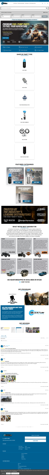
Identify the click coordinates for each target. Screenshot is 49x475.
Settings (3, 473)
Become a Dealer (27, 447)
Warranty (22, 457)
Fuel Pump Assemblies (20, 3)
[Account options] (45, 3)
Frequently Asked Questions (22, 466)
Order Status (20, 446)
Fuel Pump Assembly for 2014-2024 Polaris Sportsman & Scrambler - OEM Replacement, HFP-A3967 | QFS (16, 353)
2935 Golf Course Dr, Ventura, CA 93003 (9, 440)
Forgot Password (21, 447)
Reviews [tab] (2, 335)
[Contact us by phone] (42, 3)
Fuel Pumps (15, 3)
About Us (19, 463)
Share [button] (3, 355)
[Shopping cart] (47, 3)
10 (30, 426)
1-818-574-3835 (7, 438)
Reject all (8, 473)
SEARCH (44, 16)
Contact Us (19, 467)
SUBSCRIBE (35, 440)
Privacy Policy (15, 471)
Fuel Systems (27, 3)
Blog (18, 464)
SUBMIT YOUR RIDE (25, 282)
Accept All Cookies (15, 473)
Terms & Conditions (24, 453)
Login (26, 446)
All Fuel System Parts (32, 3)
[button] (46, 355)
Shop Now (5, 37)
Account (4, 443)
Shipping (22, 456)
